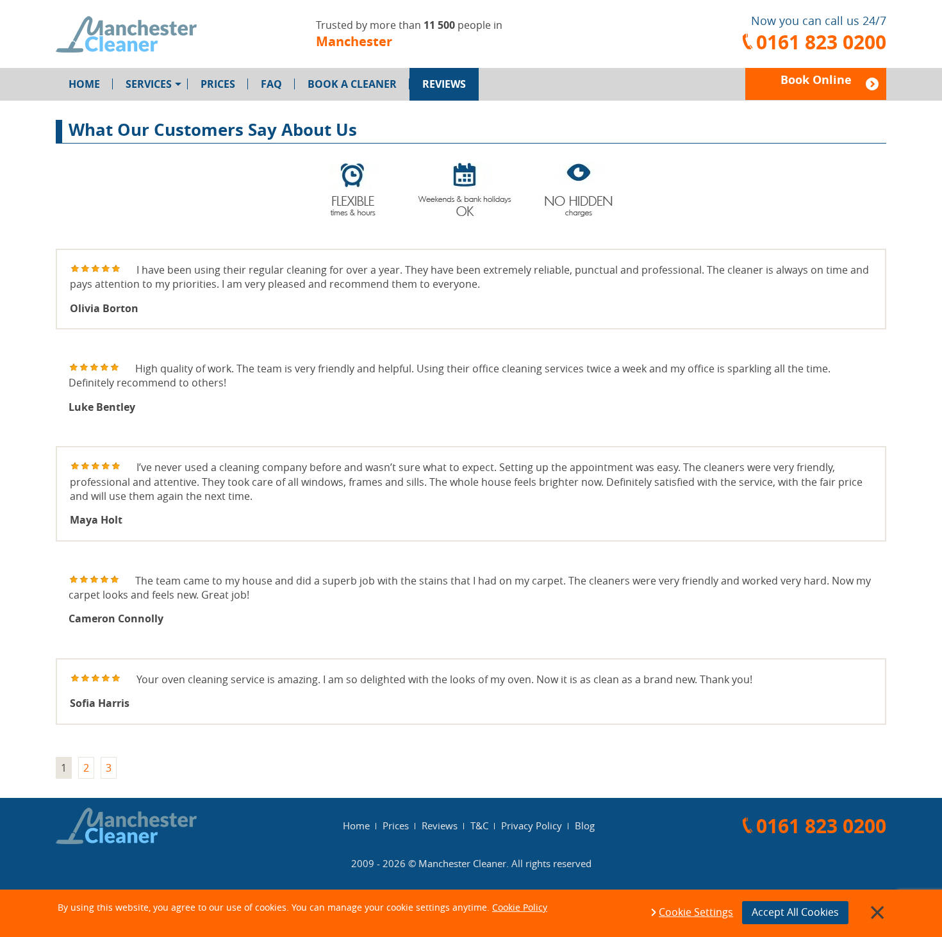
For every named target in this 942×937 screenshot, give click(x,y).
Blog (585, 825)
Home (84, 84)
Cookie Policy (519, 907)
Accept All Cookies (795, 912)
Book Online (816, 80)
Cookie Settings (696, 912)
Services (149, 84)
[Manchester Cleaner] (126, 34)
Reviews (444, 84)
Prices (218, 84)
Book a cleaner (352, 84)
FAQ (271, 84)
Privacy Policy (531, 825)
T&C (479, 825)
